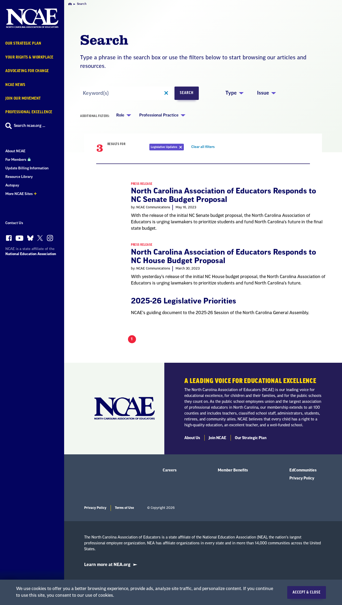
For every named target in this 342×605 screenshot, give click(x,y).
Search (186, 93)
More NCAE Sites (19, 194)
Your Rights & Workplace (29, 57)
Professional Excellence (28, 112)
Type (231, 93)
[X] (40, 239)
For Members (16, 159)
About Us (192, 438)
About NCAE (15, 151)
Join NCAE (217, 438)
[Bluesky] (30, 239)
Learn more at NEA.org (107, 565)
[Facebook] (9, 239)
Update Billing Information (27, 168)
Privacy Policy (301, 478)
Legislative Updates (167, 147)
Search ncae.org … (29, 126)
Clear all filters (203, 148)
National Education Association (30, 254)
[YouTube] (19, 239)
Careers (170, 470)
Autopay (12, 185)
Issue (263, 93)
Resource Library (19, 176)
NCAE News (15, 85)
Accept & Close (307, 592)
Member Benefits (233, 470)
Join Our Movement (23, 98)
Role (120, 115)
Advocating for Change (27, 71)
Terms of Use (124, 507)
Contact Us (14, 223)
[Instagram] (50, 239)
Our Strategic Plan (23, 43)
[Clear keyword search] (166, 93)
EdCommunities (303, 470)
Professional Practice (158, 115)
